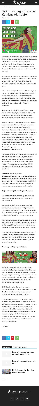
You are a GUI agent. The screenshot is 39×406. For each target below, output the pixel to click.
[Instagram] (17, 398)
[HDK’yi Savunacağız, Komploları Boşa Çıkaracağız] (6, 371)
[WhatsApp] (17, 22)
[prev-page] (3, 379)
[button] (3, 2)
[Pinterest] (12, 22)
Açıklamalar (12, 7)
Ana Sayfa (4, 7)
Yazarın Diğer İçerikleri (19, 347)
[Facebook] (4, 22)
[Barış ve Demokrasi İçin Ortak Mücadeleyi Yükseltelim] (6, 354)
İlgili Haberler (7, 347)
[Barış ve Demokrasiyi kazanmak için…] (6, 363)
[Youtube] (27, 399)
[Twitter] (8, 22)
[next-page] (6, 379)
